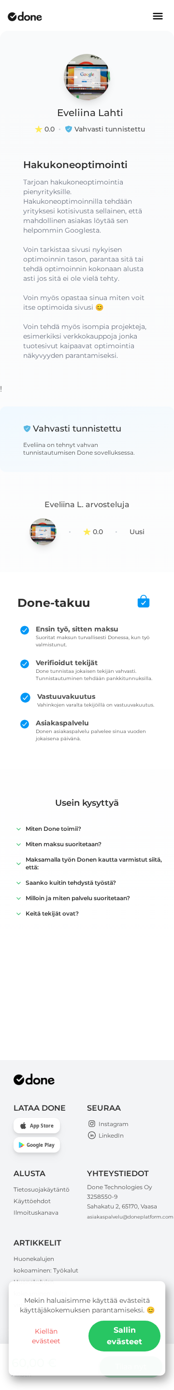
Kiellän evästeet (46, 1336)
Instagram (114, 1124)
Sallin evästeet (124, 1335)
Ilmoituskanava (36, 1212)
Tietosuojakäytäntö (42, 1189)
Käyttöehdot (32, 1201)
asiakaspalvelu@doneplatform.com (130, 1217)
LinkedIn (111, 1135)
